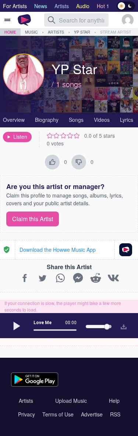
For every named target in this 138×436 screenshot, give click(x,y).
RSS (115, 414)
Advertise (92, 414)
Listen (20, 136)
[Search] (51, 20)
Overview (14, 119)
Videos (102, 119)
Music (31, 32)
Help (114, 400)
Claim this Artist (32, 218)
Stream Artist (115, 32)
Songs (76, 119)
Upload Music (71, 400)
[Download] (122, 325)
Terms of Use (58, 414)
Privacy (26, 414)
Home (10, 32)
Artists (56, 32)
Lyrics (126, 119)
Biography (47, 119)
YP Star (82, 32)
